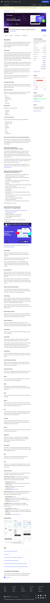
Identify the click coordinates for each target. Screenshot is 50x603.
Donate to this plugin (37, 110)
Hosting (5, 589)
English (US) (44, 58)
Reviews (11, 35)
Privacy (5, 591)
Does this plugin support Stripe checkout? (11, 560)
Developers (23, 589)
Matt (39, 588)
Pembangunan (24, 35)
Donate (31, 589)
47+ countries (13, 203)
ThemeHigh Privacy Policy (16, 514)
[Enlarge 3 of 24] (11, 533)
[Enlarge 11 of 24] (20, 521)
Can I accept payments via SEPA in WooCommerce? (13, 557)
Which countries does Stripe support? (10, 551)
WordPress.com (41, 586)
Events (31, 588)
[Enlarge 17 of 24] (30, 521)
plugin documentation (8, 167)
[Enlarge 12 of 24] (20, 538)
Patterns (14, 591)
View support (35, 43)
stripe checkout (43, 66)
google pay (44, 64)
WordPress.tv (23, 591)
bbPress (40, 589)
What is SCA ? (6, 554)
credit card (44, 62)
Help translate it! (33, 7)
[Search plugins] (14, 11)
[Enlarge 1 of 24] (11, 521)
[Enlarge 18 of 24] (30, 537)
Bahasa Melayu (15, 596)
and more (17, 162)
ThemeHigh (13, 31)
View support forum (36, 101)
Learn (22, 586)
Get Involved (32, 586)
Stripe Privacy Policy (15, 489)
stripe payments (43, 68)
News (5, 588)
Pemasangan (17, 35)
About (5, 586)
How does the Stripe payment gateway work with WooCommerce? (16, 566)
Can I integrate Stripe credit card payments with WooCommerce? (15, 563)
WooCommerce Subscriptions (14, 210)
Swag (31, 591)
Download (43, 30)
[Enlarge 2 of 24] (11, 526)
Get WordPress (45, 1)
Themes (14, 588)
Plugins (14, 589)
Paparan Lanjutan (36, 71)
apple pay (44, 60)
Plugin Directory (6, 4)
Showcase (14, 586)
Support (44, 35)
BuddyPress (40, 591)
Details (6, 35)
